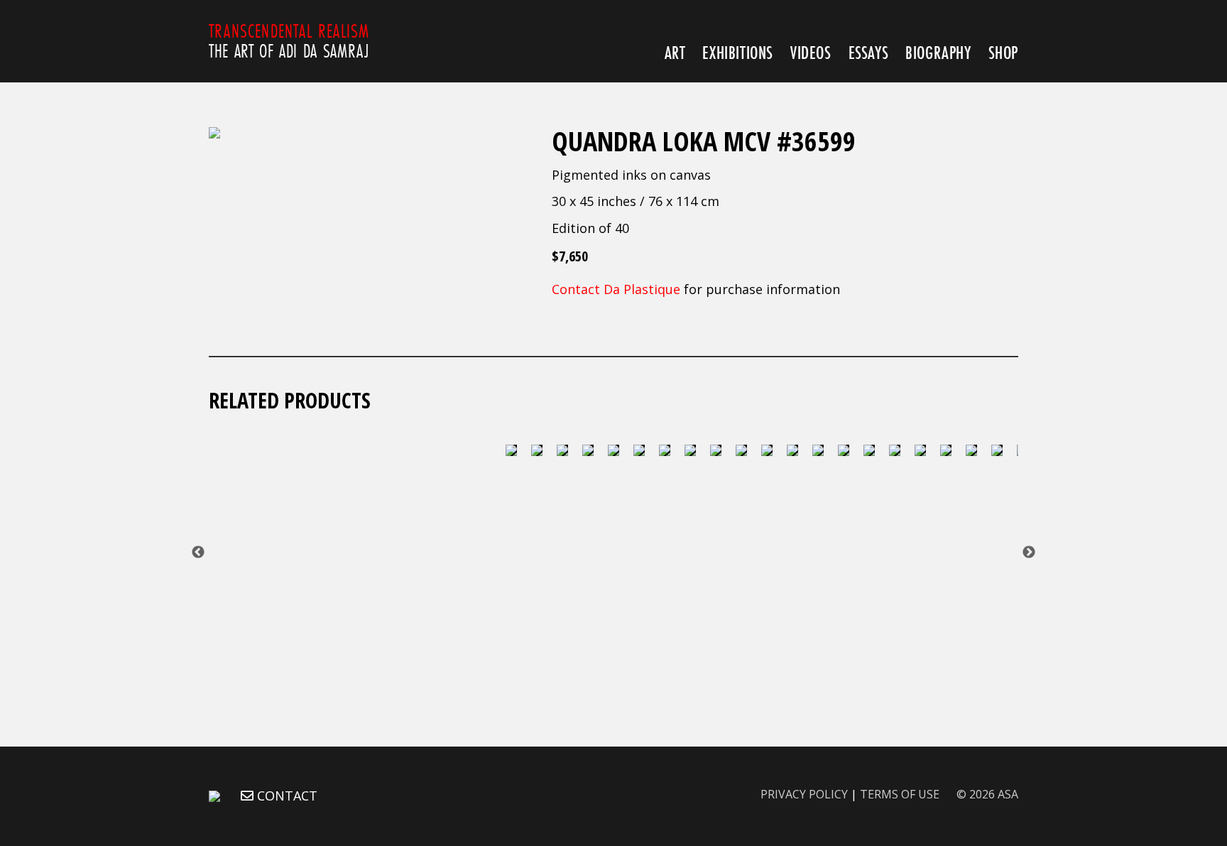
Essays (869, 52)
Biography (938, 52)
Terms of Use (899, 794)
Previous (198, 553)
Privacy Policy (804, 794)
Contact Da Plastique (616, 289)
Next (1029, 553)
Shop (1003, 52)
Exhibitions (737, 52)
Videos (810, 52)
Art (675, 52)
